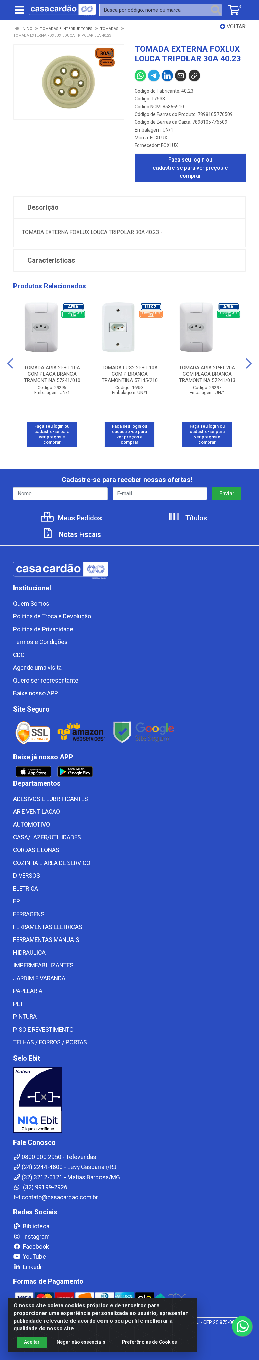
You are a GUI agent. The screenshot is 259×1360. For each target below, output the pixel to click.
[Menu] (19, 10)
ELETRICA (25, 888)
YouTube (34, 1256)
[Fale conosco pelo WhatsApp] (242, 1326)
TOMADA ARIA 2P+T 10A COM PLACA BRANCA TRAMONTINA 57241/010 (52, 374)
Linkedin (33, 1267)
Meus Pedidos (79, 518)
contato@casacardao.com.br (60, 1197)
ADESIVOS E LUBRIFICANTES (50, 798)
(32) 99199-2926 (44, 1187)
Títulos (195, 518)
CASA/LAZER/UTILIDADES (47, 837)
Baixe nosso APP (35, 693)
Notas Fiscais (79, 534)
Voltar (235, 26)
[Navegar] (10, 363)
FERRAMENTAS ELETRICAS (47, 927)
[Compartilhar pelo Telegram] (154, 75)
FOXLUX (158, 137)
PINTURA (25, 1016)
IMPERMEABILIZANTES (43, 965)
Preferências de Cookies (149, 1342)
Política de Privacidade (43, 629)
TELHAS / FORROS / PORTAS (50, 1042)
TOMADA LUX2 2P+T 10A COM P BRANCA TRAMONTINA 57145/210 (130, 374)
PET (18, 1004)
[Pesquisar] (216, 10)
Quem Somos (31, 603)
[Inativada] (129, 1100)
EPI (17, 901)
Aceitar (32, 1342)
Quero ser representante (45, 680)
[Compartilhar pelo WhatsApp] (140, 75)
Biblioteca (35, 1226)
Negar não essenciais (81, 1342)
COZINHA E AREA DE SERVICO (51, 863)
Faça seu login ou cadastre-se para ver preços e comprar (190, 167)
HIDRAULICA (29, 952)
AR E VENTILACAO (36, 811)
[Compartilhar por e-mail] (180, 75)
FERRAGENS (29, 914)
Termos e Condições (40, 642)
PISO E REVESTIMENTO (43, 1029)
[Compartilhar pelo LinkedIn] (167, 75)
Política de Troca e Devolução (52, 616)
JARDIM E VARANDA (39, 978)
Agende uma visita (37, 667)
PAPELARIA (27, 991)
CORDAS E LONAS (36, 850)
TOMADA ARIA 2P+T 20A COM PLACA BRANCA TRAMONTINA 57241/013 (207, 374)
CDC (18, 655)
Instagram (36, 1236)
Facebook (35, 1246)
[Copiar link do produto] (194, 75)
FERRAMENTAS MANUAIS (46, 939)
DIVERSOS (26, 875)
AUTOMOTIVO (31, 824)
